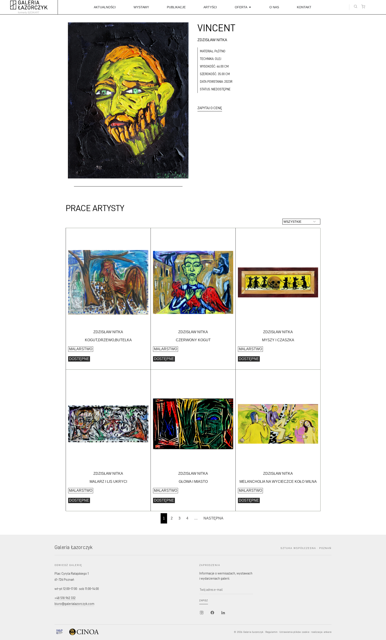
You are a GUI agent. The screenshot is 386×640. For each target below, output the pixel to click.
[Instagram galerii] (201, 613)
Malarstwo (80, 349)
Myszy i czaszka (278, 340)
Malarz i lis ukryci (108, 481)
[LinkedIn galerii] (223, 613)
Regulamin (271, 632)
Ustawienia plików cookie (294, 632)
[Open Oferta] (250, 7)
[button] (355, 6)
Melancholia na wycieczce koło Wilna (278, 481)
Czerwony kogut (193, 340)
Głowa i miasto (193, 481)
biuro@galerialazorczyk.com (74, 604)
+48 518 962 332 (65, 598)
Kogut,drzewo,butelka (108, 340)
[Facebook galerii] (212, 613)
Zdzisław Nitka (212, 40)
